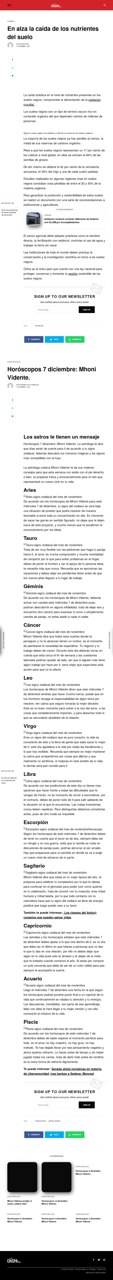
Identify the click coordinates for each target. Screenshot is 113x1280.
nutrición (39, 326)
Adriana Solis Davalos (29, 385)
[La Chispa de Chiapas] (56, 5)
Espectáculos (13, 362)
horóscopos (40, 1121)
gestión (73, 273)
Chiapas (10, 21)
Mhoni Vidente (54, 1121)
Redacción (24, 44)
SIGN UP (86, 309)
